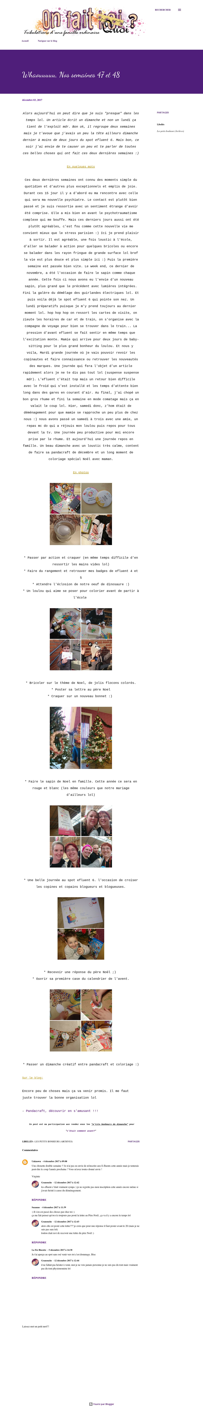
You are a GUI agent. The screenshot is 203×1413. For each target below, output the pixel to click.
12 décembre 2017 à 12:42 (66, 1182)
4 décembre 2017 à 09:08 (55, 1161)
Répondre (39, 1200)
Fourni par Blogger (103, 1404)
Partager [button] (163, 112)
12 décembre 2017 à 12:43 (66, 1221)
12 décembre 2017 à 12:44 (66, 1260)
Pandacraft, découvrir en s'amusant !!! (62, 1111)
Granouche (46, 1182)
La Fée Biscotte (39, 1250)
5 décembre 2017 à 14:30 (60, 1250)
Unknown (36, 1161)
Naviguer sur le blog (47, 40)
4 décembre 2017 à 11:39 (54, 1207)
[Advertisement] (75, 1354)
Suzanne (36, 1207)
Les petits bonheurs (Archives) (170, 130)
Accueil (25, 40)
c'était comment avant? (81, 1131)
